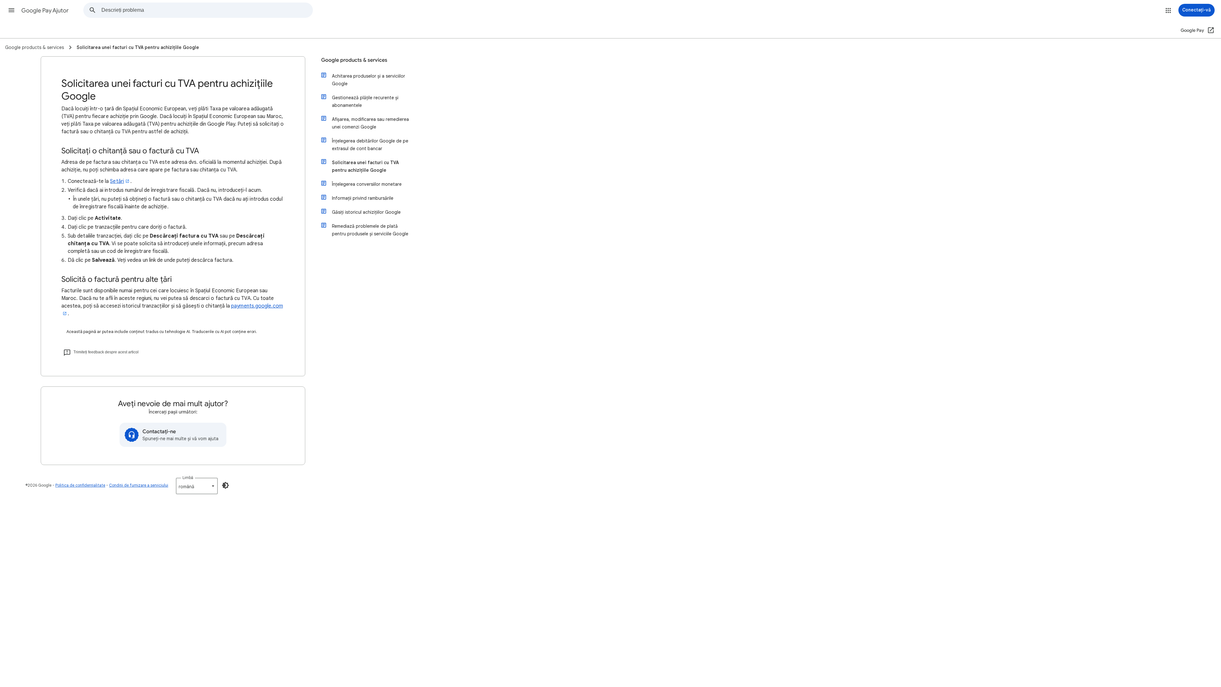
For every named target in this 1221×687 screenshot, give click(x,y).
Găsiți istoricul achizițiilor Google (366, 212)
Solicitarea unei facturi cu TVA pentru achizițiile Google (365, 166)
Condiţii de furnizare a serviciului (138, 485)
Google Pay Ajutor (45, 10)
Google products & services (354, 60)
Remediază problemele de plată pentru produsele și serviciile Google (370, 230)
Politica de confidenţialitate (80, 485)
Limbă (188, 477)
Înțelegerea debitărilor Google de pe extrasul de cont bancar (370, 144)
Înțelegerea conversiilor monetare (367, 184)
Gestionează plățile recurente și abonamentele (365, 101)
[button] (11, 10)
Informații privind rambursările (362, 198)
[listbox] (197, 486)
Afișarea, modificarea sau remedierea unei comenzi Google (370, 123)
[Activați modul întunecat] (225, 485)
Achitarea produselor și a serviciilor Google (368, 80)
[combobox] (207, 10)
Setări (117, 181)
